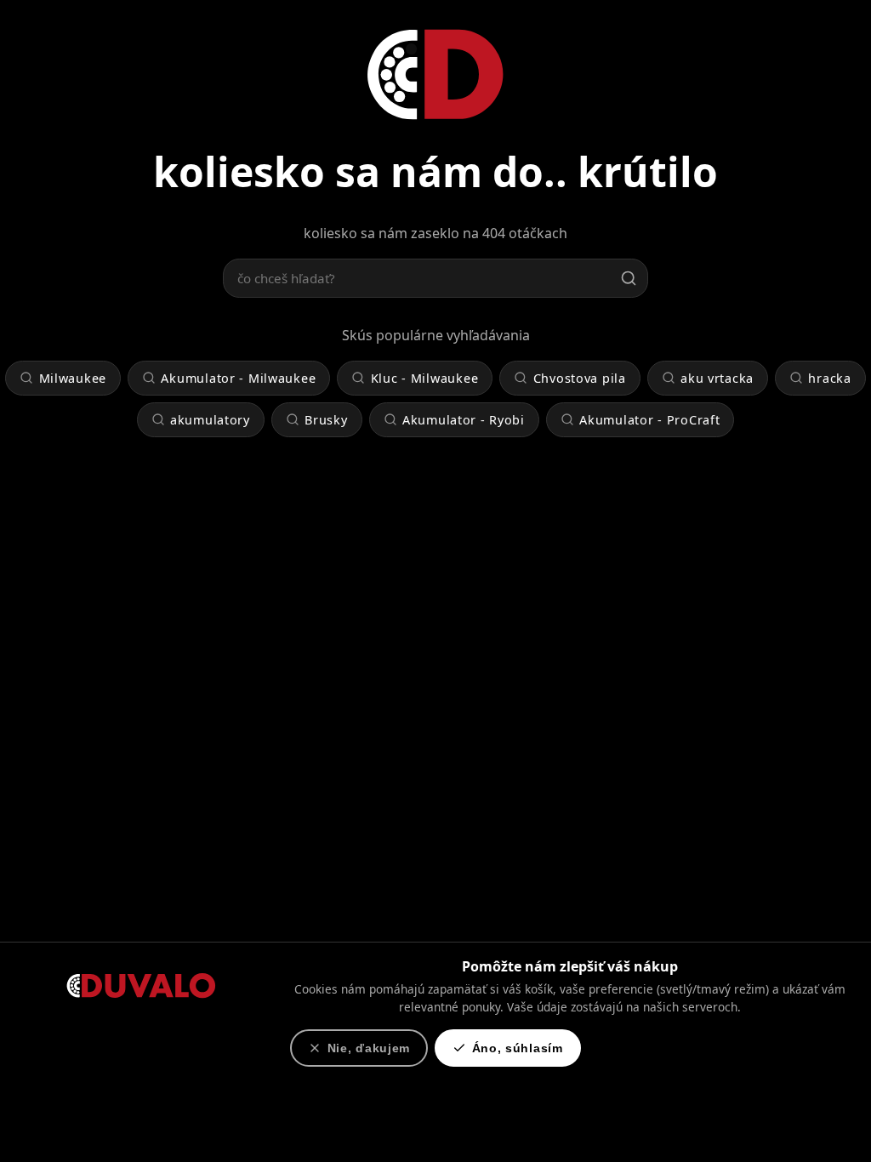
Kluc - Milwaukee (425, 378)
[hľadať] (628, 278)
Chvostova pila (579, 378)
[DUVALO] (435, 73)
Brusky (326, 420)
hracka (829, 378)
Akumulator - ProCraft (649, 420)
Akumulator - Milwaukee (238, 378)
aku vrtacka (717, 378)
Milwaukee (72, 378)
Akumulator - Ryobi (463, 420)
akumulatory (210, 420)
